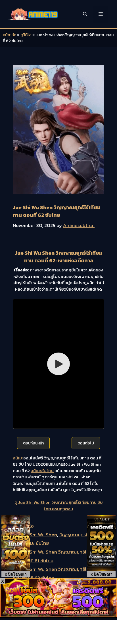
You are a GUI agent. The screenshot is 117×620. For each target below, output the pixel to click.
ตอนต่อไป (86, 443)
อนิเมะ (18, 458)
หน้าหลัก (9, 35)
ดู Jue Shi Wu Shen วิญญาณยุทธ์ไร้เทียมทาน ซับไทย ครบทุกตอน (58, 505)
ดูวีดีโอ (26, 35)
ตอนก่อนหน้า (33, 443)
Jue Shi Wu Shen (38, 534)
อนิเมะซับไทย (42, 470)
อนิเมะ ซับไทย (36, 543)
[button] (85, 14)
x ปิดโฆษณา (16, 574)
